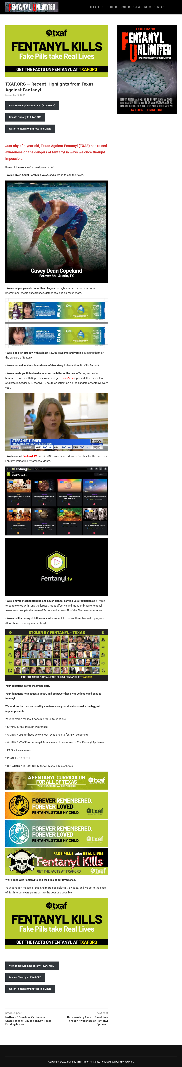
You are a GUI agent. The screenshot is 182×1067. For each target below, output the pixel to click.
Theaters (96, 7)
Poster (125, 7)
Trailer (111, 7)
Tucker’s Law (68, 378)
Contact (160, 7)
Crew (136, 7)
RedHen (128, 1061)
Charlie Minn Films (78, 1061)
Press (147, 7)
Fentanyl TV (30, 456)
